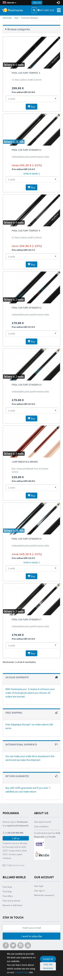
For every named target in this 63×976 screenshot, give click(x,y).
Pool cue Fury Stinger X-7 (26, 619)
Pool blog (7, 891)
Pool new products (11, 900)
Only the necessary (48, 966)
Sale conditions (41, 826)
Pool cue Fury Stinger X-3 (26, 384)
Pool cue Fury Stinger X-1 (26, 149)
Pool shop (7, 886)
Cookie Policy (22, 972)
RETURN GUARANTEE (17, 776)
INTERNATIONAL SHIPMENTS (21, 744)
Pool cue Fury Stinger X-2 (26, 307)
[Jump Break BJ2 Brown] (31, 441)
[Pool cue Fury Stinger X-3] (31, 364)
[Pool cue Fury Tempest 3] (31, 53)
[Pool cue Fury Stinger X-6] (31, 518)
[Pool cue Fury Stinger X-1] (31, 130)
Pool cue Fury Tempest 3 (26, 72)
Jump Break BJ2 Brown (25, 461)
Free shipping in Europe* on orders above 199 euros (29, 726)
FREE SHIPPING (13, 712)
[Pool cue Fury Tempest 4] (31, 210)
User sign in (39, 890)
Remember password (44, 895)
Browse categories (18, 29)
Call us (37, 2)
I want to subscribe (31, 936)
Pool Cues (7, 17)
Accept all (48, 958)
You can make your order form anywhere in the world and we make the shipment (29, 758)
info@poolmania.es (14, 865)
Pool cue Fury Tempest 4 (26, 230)
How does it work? (42, 821)
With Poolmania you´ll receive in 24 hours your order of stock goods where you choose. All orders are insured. (30, 692)
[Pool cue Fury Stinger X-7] (31, 599)
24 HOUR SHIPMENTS (17, 677)
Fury (16, 17)
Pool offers (8, 896)
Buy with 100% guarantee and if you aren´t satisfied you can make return (27, 789)
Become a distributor (13, 905)
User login (39, 885)
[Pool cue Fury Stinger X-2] (31, 287)
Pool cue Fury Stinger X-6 (26, 538)
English (10, 2)
